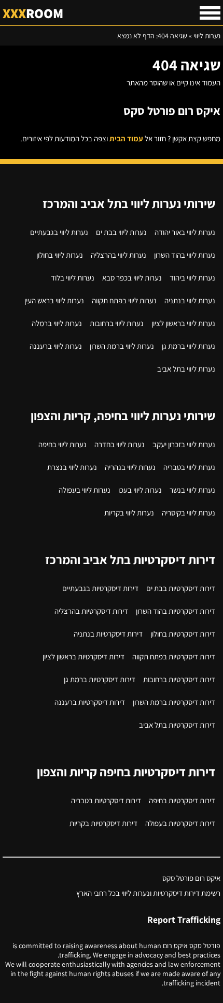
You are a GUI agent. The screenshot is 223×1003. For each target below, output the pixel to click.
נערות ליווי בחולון (59, 255)
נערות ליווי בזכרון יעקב (183, 444)
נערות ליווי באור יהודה (185, 232)
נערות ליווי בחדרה (119, 444)
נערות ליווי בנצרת (72, 467)
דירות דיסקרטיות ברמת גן (99, 679)
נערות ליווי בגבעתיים (59, 232)
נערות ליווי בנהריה (130, 467)
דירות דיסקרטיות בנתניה (108, 634)
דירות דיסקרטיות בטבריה (106, 800)
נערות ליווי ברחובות (117, 323)
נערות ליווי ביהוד (192, 278)
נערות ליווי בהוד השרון (184, 255)
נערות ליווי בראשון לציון (183, 323)
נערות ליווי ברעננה (56, 346)
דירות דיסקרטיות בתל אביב (177, 725)
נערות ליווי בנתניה (189, 300)
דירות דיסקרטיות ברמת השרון (174, 702)
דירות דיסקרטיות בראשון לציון (83, 656)
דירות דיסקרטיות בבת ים (180, 588)
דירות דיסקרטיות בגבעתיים (100, 588)
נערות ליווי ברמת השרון (122, 346)
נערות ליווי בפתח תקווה (124, 300)
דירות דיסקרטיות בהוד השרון (175, 611)
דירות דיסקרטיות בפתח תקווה (173, 656)
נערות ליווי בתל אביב (186, 369)
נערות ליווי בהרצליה (118, 255)
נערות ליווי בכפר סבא (132, 278)
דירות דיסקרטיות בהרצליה (91, 611)
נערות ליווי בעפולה (84, 490)
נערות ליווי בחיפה (62, 444)
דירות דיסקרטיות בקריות (103, 823)
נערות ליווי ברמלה (57, 323)
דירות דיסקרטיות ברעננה (89, 702)
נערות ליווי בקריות (129, 513)
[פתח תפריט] (210, 13)
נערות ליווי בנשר (192, 490)
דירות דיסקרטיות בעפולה (180, 823)
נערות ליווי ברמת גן (188, 346)
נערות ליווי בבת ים (121, 232)
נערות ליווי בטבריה (189, 467)
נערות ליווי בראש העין (54, 300)
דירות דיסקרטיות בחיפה (182, 800)
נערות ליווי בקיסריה (188, 513)
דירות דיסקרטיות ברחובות (179, 679)
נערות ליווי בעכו (140, 490)
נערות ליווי (206, 35)
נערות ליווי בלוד (72, 278)
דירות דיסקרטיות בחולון (182, 634)
